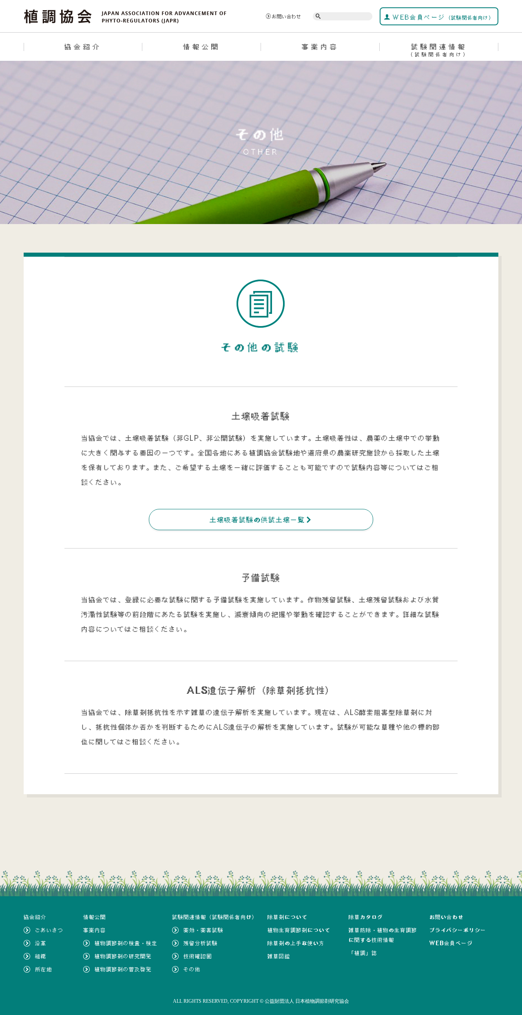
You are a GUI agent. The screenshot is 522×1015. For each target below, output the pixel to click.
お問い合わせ (286, 16)
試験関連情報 (439, 50)
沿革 (40, 943)
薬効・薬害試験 (203, 930)
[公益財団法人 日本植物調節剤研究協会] (125, 15)
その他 (192, 969)
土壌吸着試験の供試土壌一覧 (261, 519)
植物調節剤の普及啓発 (123, 969)
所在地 (43, 969)
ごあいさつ (49, 930)
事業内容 (320, 46)
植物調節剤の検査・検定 (126, 943)
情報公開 (202, 46)
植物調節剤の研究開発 (123, 956)
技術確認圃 (198, 956)
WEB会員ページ (442, 17)
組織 (40, 956)
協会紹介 (83, 46)
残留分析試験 (201, 943)
